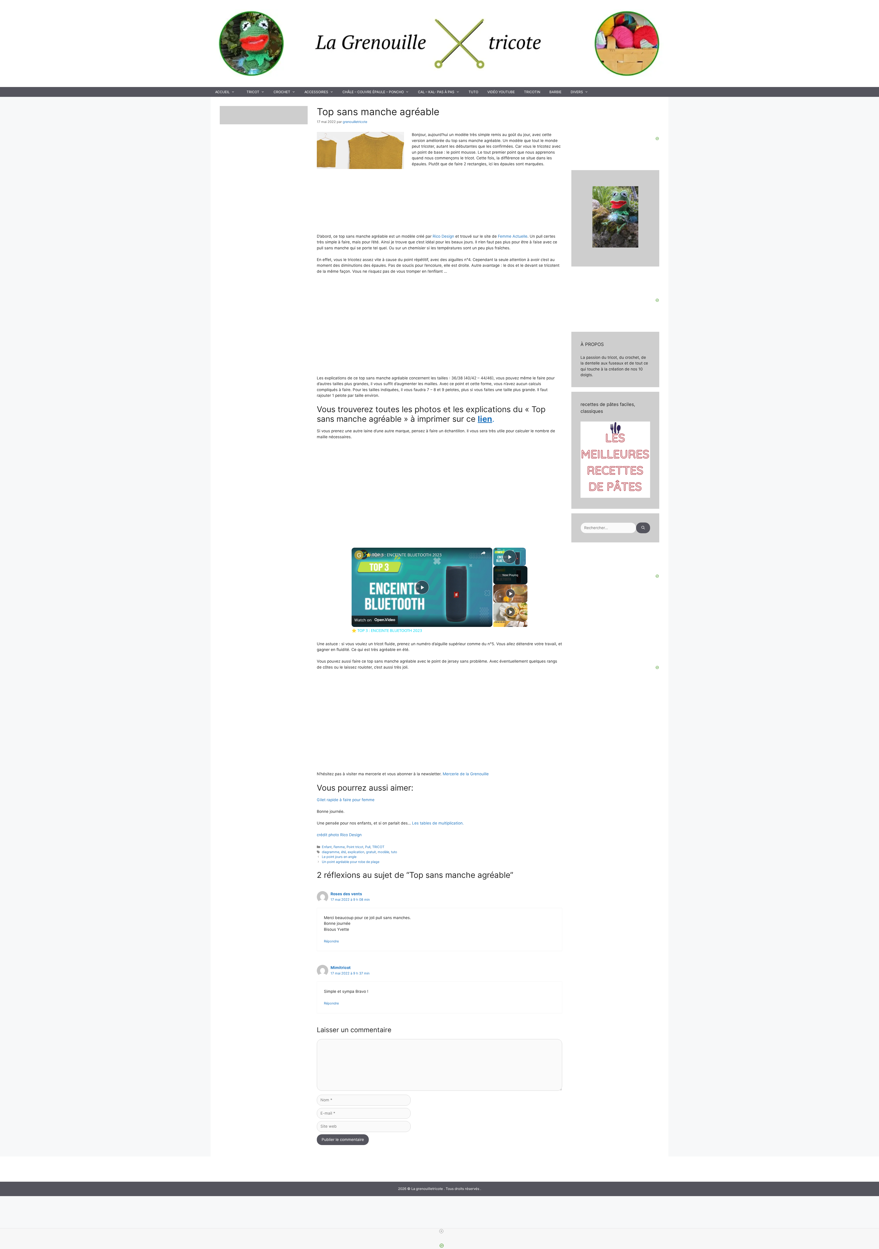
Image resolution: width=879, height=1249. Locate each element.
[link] (359, 555)
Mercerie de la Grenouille (465, 774)
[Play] (510, 593)
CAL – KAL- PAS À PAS (436, 92)
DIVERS (577, 92)
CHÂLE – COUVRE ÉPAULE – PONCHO (373, 92)
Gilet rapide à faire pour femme (345, 799)
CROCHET (282, 92)
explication (356, 852)
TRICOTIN (532, 92)
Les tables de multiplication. (438, 823)
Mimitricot (341, 967)
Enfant (327, 847)
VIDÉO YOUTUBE (501, 92)
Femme (339, 847)
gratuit (371, 852)
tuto (394, 852)
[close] (441, 1231)
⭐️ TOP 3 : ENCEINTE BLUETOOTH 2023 (404, 555)
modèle (383, 852)
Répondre (331, 941)
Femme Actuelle (512, 236)
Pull (367, 847)
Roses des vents (346, 894)
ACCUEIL (222, 92)
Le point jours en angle (339, 857)
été (343, 852)
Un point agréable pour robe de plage (350, 862)
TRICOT (253, 92)
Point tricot (355, 847)
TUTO (473, 92)
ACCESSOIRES (316, 92)
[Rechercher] (643, 527)
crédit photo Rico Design (339, 835)
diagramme (330, 852)
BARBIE (555, 92)
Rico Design (443, 236)
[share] (483, 553)
